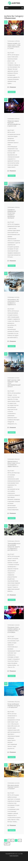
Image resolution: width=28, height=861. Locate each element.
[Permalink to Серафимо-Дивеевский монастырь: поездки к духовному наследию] (14, 201)
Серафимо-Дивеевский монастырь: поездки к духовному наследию (12, 214)
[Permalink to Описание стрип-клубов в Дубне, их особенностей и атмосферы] (14, 618)
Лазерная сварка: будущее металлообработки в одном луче (14, 123)
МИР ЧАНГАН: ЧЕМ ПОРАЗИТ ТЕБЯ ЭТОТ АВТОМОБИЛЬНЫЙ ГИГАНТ (14, 383)
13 (19, 840)
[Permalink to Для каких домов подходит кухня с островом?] (14, 776)
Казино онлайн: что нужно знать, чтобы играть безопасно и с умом (14, 46)
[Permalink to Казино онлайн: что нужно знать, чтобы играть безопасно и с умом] (14, 35)
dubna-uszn (17, 853)
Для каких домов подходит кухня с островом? (13, 787)
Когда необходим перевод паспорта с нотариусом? (14, 705)
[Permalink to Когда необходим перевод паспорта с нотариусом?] (14, 695)
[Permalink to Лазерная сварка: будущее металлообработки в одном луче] (14, 112)
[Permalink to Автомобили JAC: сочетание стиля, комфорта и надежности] (14, 291)
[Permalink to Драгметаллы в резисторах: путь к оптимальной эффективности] (14, 453)
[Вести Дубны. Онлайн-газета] (14, 3)
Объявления (12, 87)
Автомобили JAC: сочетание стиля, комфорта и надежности (13, 302)
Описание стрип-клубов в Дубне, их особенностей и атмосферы (14, 629)
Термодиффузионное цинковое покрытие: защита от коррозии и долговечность (14, 547)
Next (6, 843)
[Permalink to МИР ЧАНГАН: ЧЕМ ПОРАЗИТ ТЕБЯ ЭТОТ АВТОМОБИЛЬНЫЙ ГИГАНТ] (14, 371)
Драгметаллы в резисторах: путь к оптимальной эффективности (14, 464)
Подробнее (11, 92)
